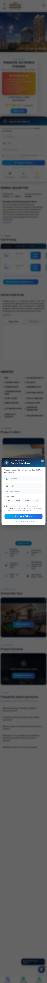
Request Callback (25, 516)
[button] (7, 485)
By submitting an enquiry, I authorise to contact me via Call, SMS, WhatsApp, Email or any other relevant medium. (25, 508)
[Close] (42, 460)
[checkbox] (6, 506)
